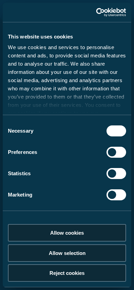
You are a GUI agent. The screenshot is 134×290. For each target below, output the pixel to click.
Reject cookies (67, 273)
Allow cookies (67, 233)
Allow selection (67, 253)
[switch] (116, 152)
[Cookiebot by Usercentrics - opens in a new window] (96, 12)
